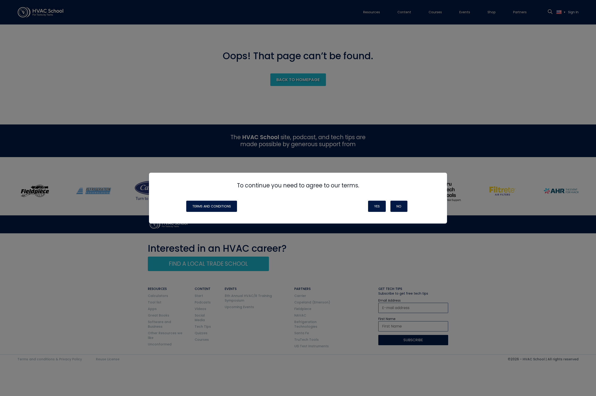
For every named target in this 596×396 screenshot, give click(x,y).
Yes (377, 206)
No (398, 206)
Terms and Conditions (211, 206)
